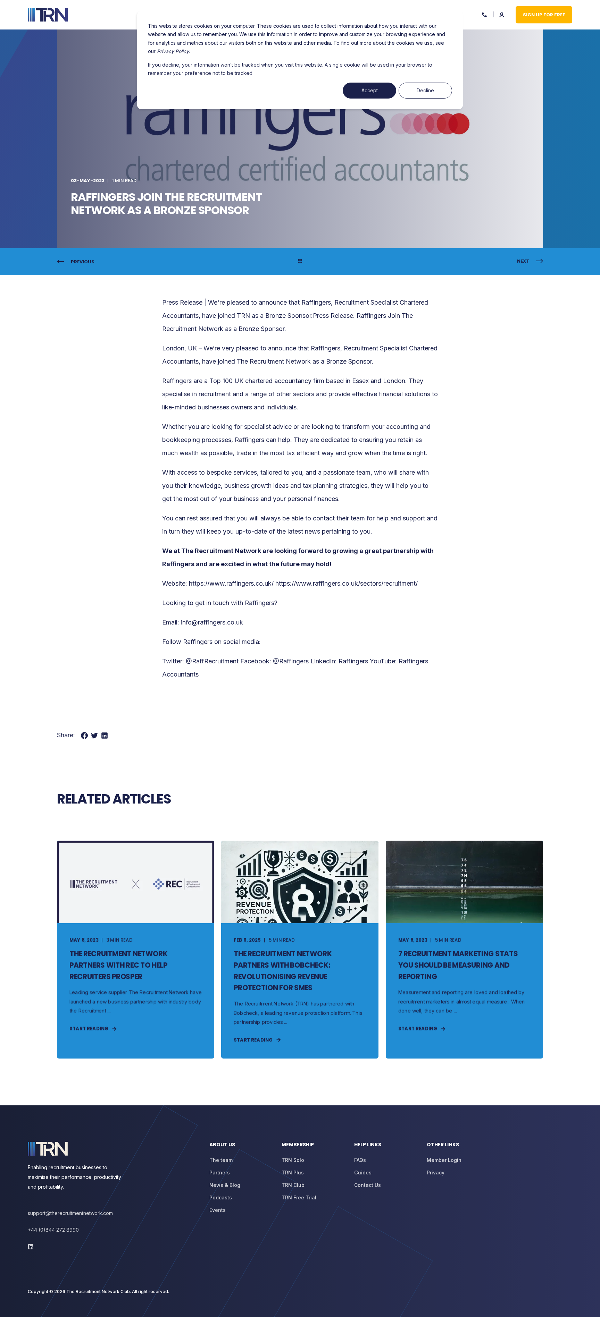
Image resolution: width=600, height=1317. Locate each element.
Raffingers (177, 380)
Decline (425, 90)
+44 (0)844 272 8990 (53, 1230)
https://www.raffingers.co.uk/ (231, 583)
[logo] (48, 1149)
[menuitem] (241, 1148)
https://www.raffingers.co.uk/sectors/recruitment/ (346, 583)
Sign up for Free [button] (544, 14)
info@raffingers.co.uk (212, 622)
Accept (369, 90)
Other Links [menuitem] (443, 1145)
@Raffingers (291, 661)
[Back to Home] (48, 15)
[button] (13, 1303)
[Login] (502, 14)
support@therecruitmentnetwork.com (70, 1213)
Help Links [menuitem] (367, 1145)
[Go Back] (300, 261)
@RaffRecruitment (212, 661)
